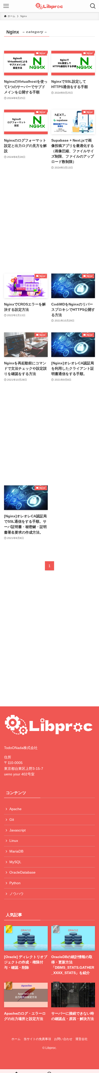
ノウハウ (16, 894)
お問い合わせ (63, 1039)
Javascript (17, 830)
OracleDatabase (22, 872)
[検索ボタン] (93, 6)
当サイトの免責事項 (37, 1039)
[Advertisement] (49, 222)
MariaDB (16, 851)
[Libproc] (49, 6)
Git (11, 819)
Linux (13, 841)
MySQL (15, 862)
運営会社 (81, 1039)
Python (15, 883)
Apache (15, 809)
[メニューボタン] (6, 6)
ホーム (16, 1039)
